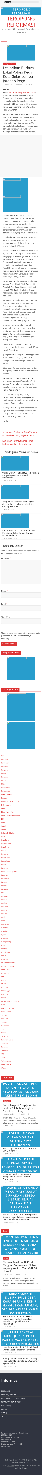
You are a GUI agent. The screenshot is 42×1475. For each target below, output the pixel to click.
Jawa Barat (5, 840)
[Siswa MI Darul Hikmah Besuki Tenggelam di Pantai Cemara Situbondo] (20, 1158)
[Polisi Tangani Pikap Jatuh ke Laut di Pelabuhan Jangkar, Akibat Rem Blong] (21, 1083)
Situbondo (5, 1026)
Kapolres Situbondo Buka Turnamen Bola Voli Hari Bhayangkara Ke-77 (20, 434)
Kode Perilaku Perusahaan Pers (13, 1398)
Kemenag (4, 868)
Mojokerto (5, 924)
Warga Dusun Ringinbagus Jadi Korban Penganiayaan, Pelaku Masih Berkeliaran (20, 475)
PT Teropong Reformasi (10, 1001)
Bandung (4, 759)
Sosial (3, 1033)
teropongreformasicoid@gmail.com (14, 1433)
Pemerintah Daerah (8, 966)
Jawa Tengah (6, 843)
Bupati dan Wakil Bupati (10, 801)
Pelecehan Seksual (8, 963)
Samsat (4, 1015)
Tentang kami (6, 1416)
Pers (2, 977)
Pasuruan (4, 959)
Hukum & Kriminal (8, 833)
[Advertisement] (21, 156)
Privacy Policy (6, 1405)
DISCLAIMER (5, 1391)
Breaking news (6, 794)
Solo (2, 1029)
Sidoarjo (4, 1022)
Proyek (3, 998)
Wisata (3, 1068)
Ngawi (3, 935)
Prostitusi (4, 994)
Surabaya (4, 1047)
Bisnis (3, 780)
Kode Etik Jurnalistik (8, 1395)
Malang (4, 910)
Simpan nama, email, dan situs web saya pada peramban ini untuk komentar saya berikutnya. (20, 636)
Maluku (4, 914)
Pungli (3, 1005)
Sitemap (4, 1413)
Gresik (3, 826)
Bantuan (4, 766)
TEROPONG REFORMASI (21, 21)
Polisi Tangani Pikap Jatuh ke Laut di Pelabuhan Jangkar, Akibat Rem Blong (19, 1108)
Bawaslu (4, 773)
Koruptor (4, 889)
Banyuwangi (5, 770)
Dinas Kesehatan (7, 812)
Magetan (4, 907)
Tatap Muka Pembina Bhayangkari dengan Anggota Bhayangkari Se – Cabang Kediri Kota (18, 504)
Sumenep (4, 1043)
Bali (2, 756)
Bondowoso (5, 791)
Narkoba (4, 928)
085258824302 (6, 1435)
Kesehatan (5, 878)
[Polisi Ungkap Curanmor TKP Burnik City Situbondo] (20, 1133)
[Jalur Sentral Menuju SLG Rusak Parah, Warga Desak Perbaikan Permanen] (20, 1331)
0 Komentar (29, 85)
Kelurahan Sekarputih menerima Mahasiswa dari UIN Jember (17, 442)
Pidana (3, 980)
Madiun (4, 900)
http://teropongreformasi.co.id (22, 92)
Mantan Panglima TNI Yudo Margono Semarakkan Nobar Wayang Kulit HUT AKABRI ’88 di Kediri (20, 1267)
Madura (4, 903)
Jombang (4, 854)
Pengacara (5, 973)
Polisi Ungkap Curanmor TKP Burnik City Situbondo (20, 1149)
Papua (3, 956)
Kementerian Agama (9, 871)
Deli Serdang (6, 805)
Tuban (3, 1057)
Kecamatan (5, 857)
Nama (4, 591)
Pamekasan (5, 952)
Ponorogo (4, 987)
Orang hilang (6, 942)
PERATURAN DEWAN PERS (11, 1402)
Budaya (6, 64)
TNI (2, 1054)
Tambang (4, 1050)
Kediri (13, 64)
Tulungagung (6, 1061)
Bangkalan (5, 763)
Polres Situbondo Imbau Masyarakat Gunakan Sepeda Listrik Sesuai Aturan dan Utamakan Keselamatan (21, 1217)
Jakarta (3, 836)
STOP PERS (5, 1036)
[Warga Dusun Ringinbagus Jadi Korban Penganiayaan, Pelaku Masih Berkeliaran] (15, 457)
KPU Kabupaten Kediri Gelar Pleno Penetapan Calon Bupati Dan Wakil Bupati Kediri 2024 (18, 533)
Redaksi (4, 1409)
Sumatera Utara (7, 1040)
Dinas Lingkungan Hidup (10, 815)
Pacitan (4, 949)
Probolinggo (5, 991)
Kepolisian (5, 875)
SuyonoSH (19, 85)
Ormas (3, 945)
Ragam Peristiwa (7, 1008)
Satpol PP (4, 1019)
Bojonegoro (5, 787)
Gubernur (5, 829)
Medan (3, 917)
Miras (3, 921)
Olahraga (4, 938)
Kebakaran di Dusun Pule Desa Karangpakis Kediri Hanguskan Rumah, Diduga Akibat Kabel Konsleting (17, 1320)
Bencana (4, 777)
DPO (2, 819)
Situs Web (5, 617)
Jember (4, 850)
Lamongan (5, 896)
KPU (2, 892)
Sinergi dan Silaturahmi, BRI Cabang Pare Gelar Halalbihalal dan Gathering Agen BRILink (21, 1361)
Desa (3, 808)
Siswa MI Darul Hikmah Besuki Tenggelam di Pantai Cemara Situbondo (17, 1176)
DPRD (3, 822)
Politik (3, 984)
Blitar (3, 784)
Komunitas (5, 882)
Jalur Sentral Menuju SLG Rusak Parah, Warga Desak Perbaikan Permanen (21, 1348)
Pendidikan (5, 970)
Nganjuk (4, 931)
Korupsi (4, 885)
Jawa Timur (5, 847)
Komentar (6, 558)
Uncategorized (6, 1064)
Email (4, 604)
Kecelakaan (5, 861)
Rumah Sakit (6, 1012)
